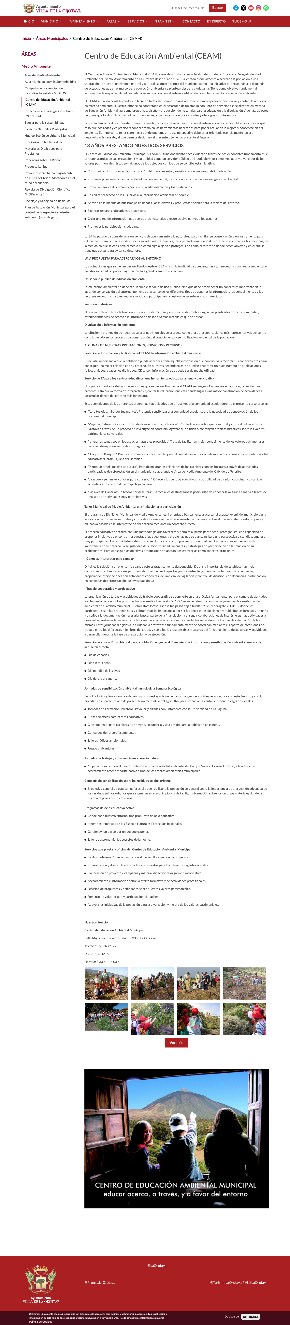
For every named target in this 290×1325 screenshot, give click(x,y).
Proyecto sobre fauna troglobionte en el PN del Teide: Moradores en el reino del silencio (50, 178)
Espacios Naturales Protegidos (46, 129)
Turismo (239, 21)
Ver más (176, 1043)
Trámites (163, 21)
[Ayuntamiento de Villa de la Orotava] (41, 1286)
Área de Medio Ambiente (42, 75)
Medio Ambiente (36, 66)
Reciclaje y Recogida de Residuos (47, 201)
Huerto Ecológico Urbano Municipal (50, 135)
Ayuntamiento (82, 21)
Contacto (191, 21)
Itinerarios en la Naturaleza (44, 142)
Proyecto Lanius (36, 166)
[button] (244, 1019)
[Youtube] (251, 8)
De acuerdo (232, 1316)
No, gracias (250, 1316)
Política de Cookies (40, 1321)
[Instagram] (258, 8)
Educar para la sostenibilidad (45, 122)
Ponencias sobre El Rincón (43, 160)
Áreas (111, 21)
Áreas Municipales (52, 39)
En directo (216, 21)
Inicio (29, 21)
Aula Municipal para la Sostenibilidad (50, 81)
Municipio (49, 21)
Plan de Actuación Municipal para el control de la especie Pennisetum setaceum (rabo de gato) (50, 212)
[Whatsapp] (266, 8)
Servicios (136, 21)
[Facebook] (236, 8)
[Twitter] (243, 8)
